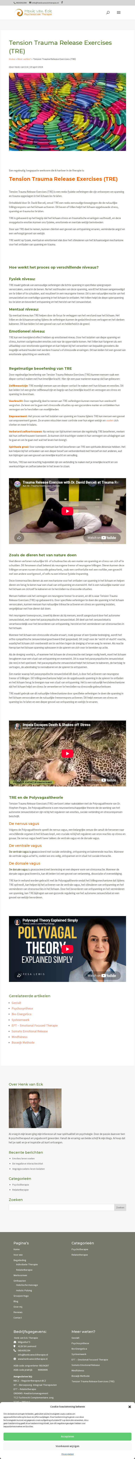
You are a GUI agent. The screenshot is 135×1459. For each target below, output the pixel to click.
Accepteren (67, 1436)
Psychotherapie (20, 1185)
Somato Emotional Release (30, 1031)
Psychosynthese (22, 1008)
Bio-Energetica (21, 1014)
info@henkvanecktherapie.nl (33, 1355)
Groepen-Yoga (21, 1296)
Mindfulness (19, 1037)
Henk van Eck (22, 67)
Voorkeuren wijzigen (67, 1446)
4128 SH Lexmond (27, 1346)
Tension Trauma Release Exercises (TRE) (93, 1381)
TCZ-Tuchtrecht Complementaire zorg (34, 1397)
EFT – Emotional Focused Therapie (35, 1025)
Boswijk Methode (23, 1042)
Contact (18, 1318)
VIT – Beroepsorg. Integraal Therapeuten (35, 1385)
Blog (16, 1301)
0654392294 (24, 1350)
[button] (129, 1407)
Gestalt (16, 1003)
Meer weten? (24, 59)
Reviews (18, 1312)
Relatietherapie (20, 1190)
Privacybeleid (68, 1454)
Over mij (18, 1307)
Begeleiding (20, 1260)
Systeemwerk (20, 1020)
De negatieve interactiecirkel (27, 1163)
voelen (110, 420)
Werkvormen (20, 1275)
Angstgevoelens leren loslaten (28, 1169)
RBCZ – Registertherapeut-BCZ (30, 1381)
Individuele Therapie (27, 1264)
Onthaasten (20, 1281)
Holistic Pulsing (24, 1290)
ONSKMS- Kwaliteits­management (31, 1393)
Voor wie (18, 1255)
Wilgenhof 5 (24, 1342)
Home (12, 59)
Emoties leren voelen (23, 1158)
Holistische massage (27, 1285)
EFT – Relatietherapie (25, 1389)
